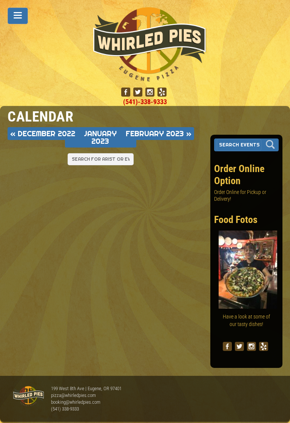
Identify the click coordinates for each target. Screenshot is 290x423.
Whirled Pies (28, 396)
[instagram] (149, 92)
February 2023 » (158, 133)
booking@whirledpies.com (75, 402)
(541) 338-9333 (65, 409)
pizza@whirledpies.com (73, 395)
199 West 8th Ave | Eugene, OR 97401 (86, 388)
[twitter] (137, 92)
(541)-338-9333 (145, 102)
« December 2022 (42, 133)
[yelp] (162, 92)
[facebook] (125, 92)
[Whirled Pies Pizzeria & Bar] (150, 77)
